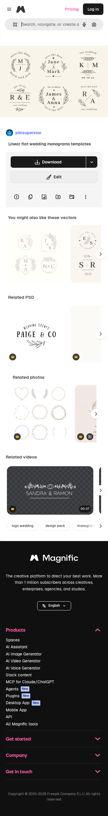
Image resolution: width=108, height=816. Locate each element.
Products (15, 630)
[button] (54, 605)
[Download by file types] (91, 162)
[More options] (85, 197)
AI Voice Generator (23, 668)
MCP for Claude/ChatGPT (30, 681)
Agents (17, 689)
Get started (18, 739)
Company (16, 755)
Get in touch (19, 771)
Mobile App (16, 709)
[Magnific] (54, 559)
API (9, 716)
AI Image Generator (24, 654)
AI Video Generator (23, 660)
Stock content (19, 675)
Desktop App (22, 702)
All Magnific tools (22, 724)
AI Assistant (16, 646)
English (54, 605)
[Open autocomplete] (13, 24)
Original (37, 49)
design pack (55, 526)
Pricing (72, 9)
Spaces (13, 640)
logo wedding (22, 526)
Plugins (17, 695)
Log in (93, 9)
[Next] (100, 254)
